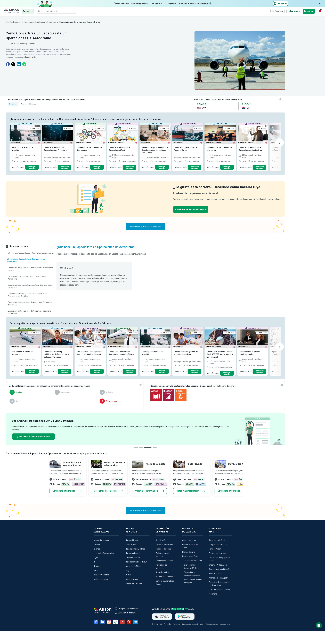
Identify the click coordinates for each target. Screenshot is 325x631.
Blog (127, 570)
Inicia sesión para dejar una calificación (145, 227)
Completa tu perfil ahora (265, 435)
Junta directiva (131, 545)
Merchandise (214, 594)
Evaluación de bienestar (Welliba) (191, 566)
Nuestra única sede (133, 553)
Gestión (97, 545)
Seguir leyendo (30, 57)
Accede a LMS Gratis (217, 540)
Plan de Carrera (188, 552)
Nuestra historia (132, 540)
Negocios (97, 566)
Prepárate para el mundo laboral (190, 209)
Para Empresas (276, 11)
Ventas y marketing (101, 575)
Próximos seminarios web (219, 590)
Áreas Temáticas (162, 572)
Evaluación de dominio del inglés (193, 581)
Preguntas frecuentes (128, 608)
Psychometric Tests (190, 556)
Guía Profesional (13, 22)
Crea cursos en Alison (217, 553)
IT (94, 562)
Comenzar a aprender (32, 167)
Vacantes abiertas (133, 558)
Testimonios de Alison (164, 561)
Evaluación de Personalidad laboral (192, 573)
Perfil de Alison (215, 549)
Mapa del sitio (225, 624)
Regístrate (308, 11)
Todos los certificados (164, 545)
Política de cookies (211, 624)
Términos (177, 624)
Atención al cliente (126, 613)
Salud (96, 570)
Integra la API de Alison (218, 565)
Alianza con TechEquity (218, 578)
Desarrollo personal (101, 540)
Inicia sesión (294, 11)
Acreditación (161, 540)
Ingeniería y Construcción (104, 553)
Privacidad (168, 624)
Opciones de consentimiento (192, 624)
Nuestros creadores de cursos (137, 562)
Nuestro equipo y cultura (135, 549)
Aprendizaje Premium (164, 577)
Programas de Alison (134, 583)
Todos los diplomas (163, 549)
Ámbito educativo (101, 579)
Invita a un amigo (216, 574)
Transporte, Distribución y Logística (40, 22)
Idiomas (97, 549)
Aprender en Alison (133, 566)
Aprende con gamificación (219, 569)
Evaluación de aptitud (193, 561)
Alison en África (132, 579)
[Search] (39, 11)
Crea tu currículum (189, 540)
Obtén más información (64, 491)
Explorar (26, 11)
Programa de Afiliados (218, 545)
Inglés (96, 558)
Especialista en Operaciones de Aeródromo (79, 22)
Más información (18, 167)
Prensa (128, 575)
